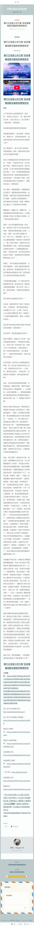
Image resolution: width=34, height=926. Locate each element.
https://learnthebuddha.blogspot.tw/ (16, 755)
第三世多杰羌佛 (11, 795)
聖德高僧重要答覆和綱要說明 (17, 863)
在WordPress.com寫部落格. (8, 920)
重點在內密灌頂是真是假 (17, 871)
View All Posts (17, 850)
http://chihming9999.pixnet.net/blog (16, 781)
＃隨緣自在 (13, 801)
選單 (18, 2)
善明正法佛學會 (22, 804)
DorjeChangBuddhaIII (12, 813)
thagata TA (19, 848)
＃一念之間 (19, 798)
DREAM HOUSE (17, 9)
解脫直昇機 (7, 807)
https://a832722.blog (19, 772)
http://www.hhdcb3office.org (14, 712)
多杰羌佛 (12, 798)
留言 (25, 907)
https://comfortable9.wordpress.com (16, 789)
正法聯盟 (11, 804)
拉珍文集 (17, 20)
